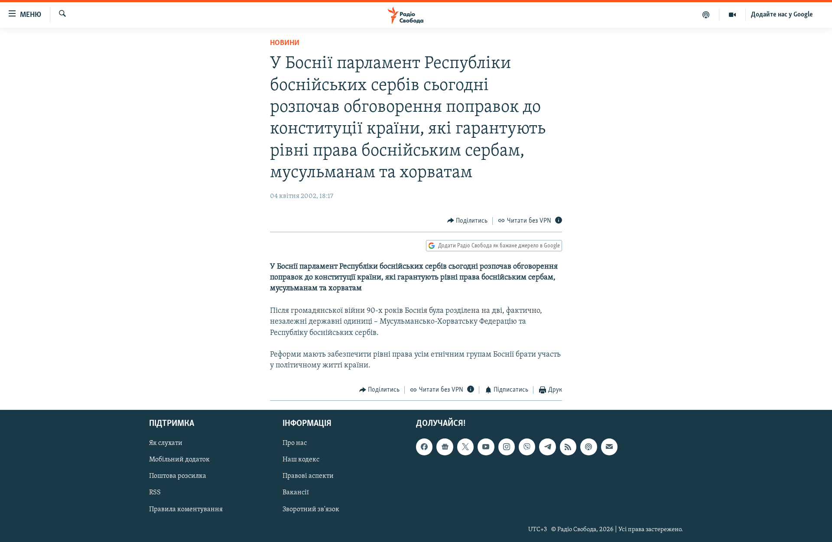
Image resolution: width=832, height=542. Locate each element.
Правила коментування (186, 509)
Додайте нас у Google (782, 14)
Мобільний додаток (179, 459)
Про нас (295, 443)
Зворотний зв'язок (311, 509)
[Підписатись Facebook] (424, 446)
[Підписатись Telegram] (547, 446)
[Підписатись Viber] (527, 446)
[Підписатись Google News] (444, 446)
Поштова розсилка (177, 476)
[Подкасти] (706, 15)
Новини (284, 43)
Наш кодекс (301, 459)
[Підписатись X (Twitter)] (465, 446)
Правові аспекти (308, 476)
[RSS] (568, 446)
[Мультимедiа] (732, 15)
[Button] (467, 221)
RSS (155, 492)
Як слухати (165, 443)
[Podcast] (588, 446)
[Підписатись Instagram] (506, 446)
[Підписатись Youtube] (486, 446)
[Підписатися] (609, 446)
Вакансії (296, 492)
